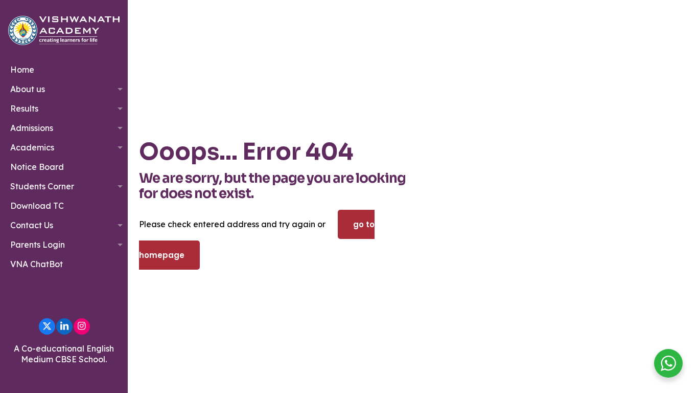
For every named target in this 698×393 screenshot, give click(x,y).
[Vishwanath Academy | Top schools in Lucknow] (64, 30)
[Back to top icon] (649, 372)
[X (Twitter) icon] (47, 326)
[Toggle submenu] (117, 89)
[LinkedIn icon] (64, 326)
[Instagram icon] (81, 326)
